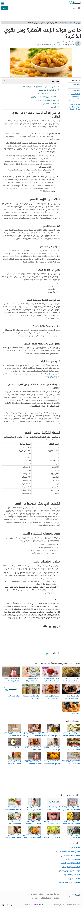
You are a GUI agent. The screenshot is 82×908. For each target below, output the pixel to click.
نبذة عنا (56, 898)
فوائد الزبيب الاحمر (76, 85)
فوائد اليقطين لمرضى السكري (69, 870)
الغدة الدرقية (75, 847)
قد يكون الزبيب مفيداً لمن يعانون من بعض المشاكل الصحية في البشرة (31, 375)
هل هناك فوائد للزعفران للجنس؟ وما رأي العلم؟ (74, 107)
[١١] (37, 525)
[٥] (15, 238)
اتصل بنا (35, 898)
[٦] (22, 279)
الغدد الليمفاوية (74, 878)
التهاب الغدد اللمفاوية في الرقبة (68, 855)
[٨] (59, 424)
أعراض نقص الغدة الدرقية (71, 867)
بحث (4, 8)
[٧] (29, 405)
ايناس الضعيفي (57, 44)
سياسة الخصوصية (53, 894)
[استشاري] (75, 3)
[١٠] (48, 519)
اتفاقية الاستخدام (37, 894)
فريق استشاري (45, 898)
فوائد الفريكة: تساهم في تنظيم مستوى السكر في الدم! (74, 97)
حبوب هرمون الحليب (73, 859)
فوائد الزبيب (76, 90)
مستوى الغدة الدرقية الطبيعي (69, 882)
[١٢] (20, 540)
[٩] (46, 439)
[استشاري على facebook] (7, 905)
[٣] (41, 191)
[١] (25, 126)
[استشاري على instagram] (3, 905)
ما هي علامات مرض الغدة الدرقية (68, 851)
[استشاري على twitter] (11, 905)
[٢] (38, 151)
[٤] (17, 232)
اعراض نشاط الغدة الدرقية (70, 863)
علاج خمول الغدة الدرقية (71, 874)
